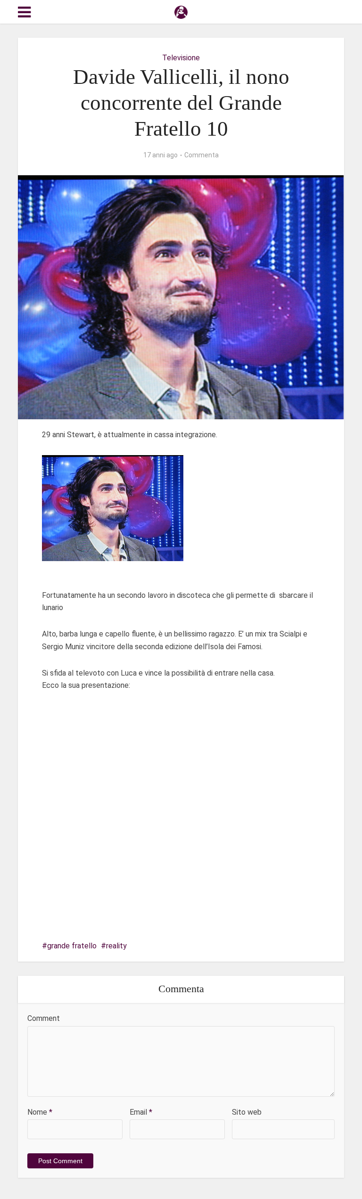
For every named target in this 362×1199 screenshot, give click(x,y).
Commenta (201, 155)
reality (116, 945)
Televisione (181, 57)
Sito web (247, 1112)
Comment (43, 1018)
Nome (39, 1112)
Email (141, 1112)
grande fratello (72, 945)
